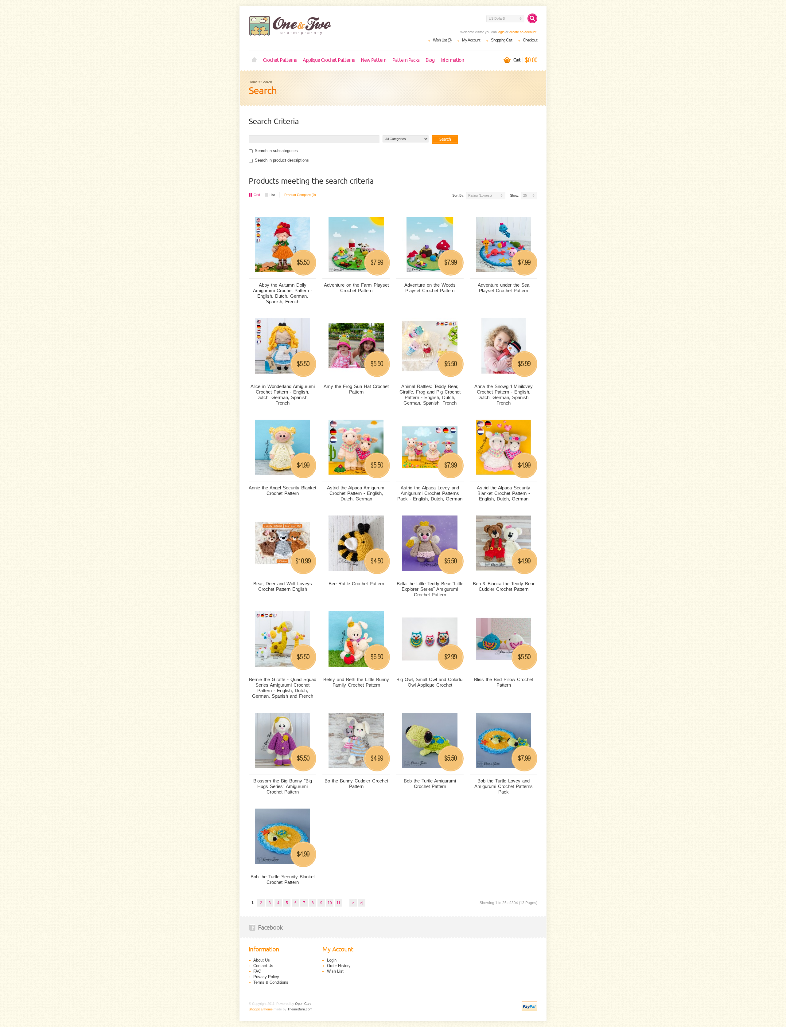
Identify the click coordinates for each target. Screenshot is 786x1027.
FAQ (257, 971)
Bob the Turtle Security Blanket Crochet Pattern (283, 879)
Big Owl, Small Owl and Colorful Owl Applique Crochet (429, 682)
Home (254, 60)
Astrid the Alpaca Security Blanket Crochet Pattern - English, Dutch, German (503, 493)
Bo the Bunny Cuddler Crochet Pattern (356, 783)
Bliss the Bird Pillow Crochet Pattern (503, 682)
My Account (471, 40)
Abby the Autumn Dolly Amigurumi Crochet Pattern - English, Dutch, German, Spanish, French (282, 293)
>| (361, 903)
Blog (430, 60)
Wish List (335, 971)
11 (338, 903)
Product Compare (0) (300, 195)
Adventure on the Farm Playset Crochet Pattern (356, 287)
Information (452, 60)
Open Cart (303, 1003)
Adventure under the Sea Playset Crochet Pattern (503, 287)
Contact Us (263, 965)
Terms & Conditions (270, 982)
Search (266, 82)
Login (332, 960)
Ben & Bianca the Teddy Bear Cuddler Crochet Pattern (504, 586)
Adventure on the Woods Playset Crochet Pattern (430, 287)
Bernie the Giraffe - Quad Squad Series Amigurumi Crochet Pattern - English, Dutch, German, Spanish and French (282, 688)
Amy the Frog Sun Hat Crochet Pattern (356, 389)
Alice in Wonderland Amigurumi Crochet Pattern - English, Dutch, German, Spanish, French (283, 395)
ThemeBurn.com (299, 1009)
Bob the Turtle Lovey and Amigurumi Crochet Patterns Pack (503, 786)
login (501, 32)
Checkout (530, 40)
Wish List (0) (442, 40)
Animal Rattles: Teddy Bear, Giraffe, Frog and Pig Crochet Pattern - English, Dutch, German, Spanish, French (430, 395)
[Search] (532, 18)
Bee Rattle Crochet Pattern (356, 583)
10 (330, 903)
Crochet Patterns (280, 60)
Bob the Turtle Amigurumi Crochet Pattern (430, 783)
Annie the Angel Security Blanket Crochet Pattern (282, 490)
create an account (522, 32)
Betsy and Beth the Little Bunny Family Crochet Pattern (356, 682)
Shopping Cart (501, 40)
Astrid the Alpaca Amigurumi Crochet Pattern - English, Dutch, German (356, 493)
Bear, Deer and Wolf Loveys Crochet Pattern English (282, 586)
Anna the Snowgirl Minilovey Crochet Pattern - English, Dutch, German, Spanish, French (503, 395)
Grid (257, 195)
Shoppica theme (261, 1009)
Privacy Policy (266, 976)
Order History (339, 965)
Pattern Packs (405, 60)
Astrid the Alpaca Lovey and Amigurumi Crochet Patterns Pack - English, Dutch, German (429, 493)
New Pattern (373, 60)
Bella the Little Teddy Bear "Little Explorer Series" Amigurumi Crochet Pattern (430, 589)
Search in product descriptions (282, 160)
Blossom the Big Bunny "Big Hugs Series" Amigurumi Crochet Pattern (282, 786)
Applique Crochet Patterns (329, 60)
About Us (261, 960)
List (272, 195)
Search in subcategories (276, 150)
